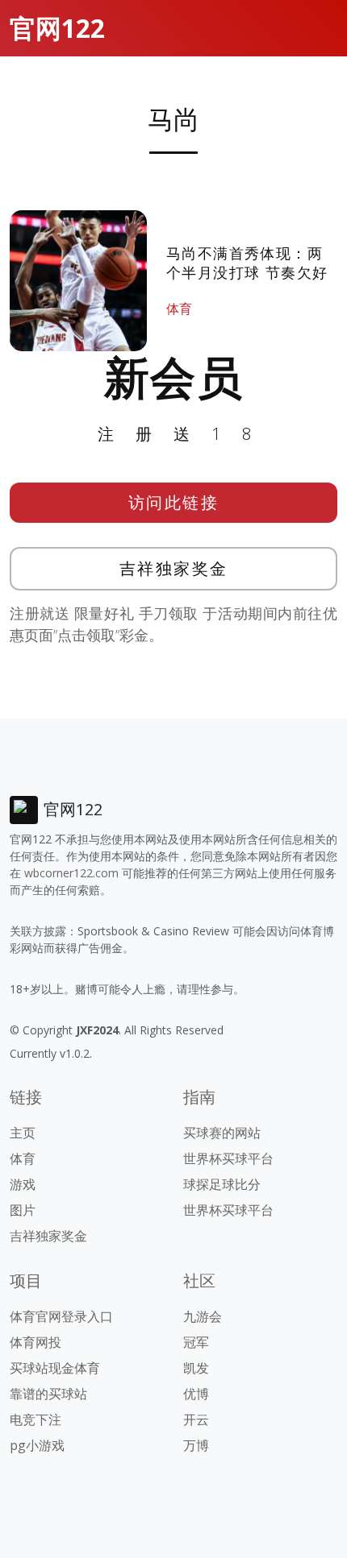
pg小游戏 (37, 1445)
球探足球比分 (222, 1184)
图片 (23, 1210)
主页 (23, 1133)
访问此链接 (173, 502)
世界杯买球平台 (228, 1158)
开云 (196, 1419)
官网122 (57, 27)
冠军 (196, 1342)
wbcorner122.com (71, 873)
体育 (179, 308)
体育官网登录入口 (61, 1316)
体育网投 (35, 1342)
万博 (196, 1445)
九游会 (202, 1316)
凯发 (196, 1368)
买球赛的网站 (222, 1133)
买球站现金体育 (55, 1368)
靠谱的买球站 (48, 1394)
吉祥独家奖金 (173, 568)
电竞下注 (35, 1419)
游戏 (23, 1184)
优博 (196, 1394)
